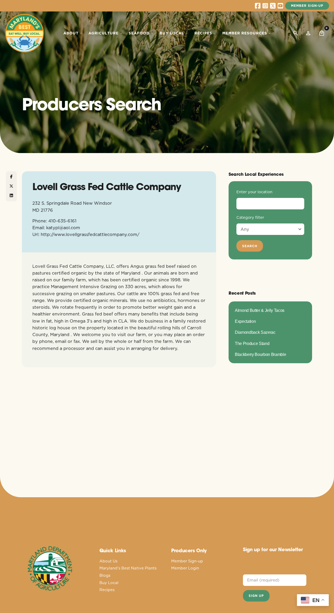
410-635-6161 (62, 221)
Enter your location (254, 192)
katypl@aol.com (63, 227)
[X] (11, 186)
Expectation (245, 321)
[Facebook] (11, 176)
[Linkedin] (11, 195)
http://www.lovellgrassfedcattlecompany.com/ (90, 234)
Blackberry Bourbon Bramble (260, 354)
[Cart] (321, 33)
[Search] (295, 33)
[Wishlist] (308, 33)
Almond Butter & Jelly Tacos (259, 310)
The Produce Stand (252, 343)
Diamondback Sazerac (255, 332)
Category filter (250, 217)
